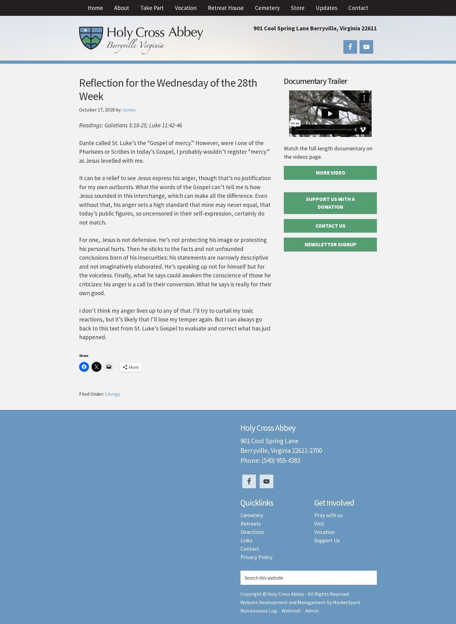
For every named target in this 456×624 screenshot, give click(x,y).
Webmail (291, 611)
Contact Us (330, 225)
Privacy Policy (256, 557)
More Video (330, 172)
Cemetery (251, 515)
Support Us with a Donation (330, 203)
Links (246, 540)
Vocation (324, 531)
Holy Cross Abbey (141, 40)
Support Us (327, 540)
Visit (319, 523)
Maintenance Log (258, 611)
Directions (252, 531)
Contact (249, 548)
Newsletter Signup (330, 244)
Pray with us (328, 515)
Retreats (250, 523)
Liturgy (112, 394)
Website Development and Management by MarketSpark (300, 602)
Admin (312, 611)
